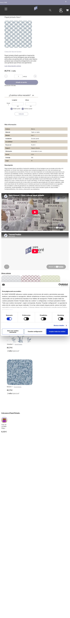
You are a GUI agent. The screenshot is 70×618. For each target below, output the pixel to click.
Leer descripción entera (13, 66)
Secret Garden (18, 344)
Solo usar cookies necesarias (13, 331)
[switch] (26, 319)
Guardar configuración (35, 331)
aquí (11, 309)
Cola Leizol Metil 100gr (4, 426)
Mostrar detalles (59, 325)
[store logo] (35, 8)
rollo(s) (25, 76)
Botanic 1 (9, 386)
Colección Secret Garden (13, 52)
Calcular (21, 114)
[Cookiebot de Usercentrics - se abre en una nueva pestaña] (60, 284)
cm (18, 106)
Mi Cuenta (60, 10)
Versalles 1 (10, 344)
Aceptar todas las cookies (57, 331)
